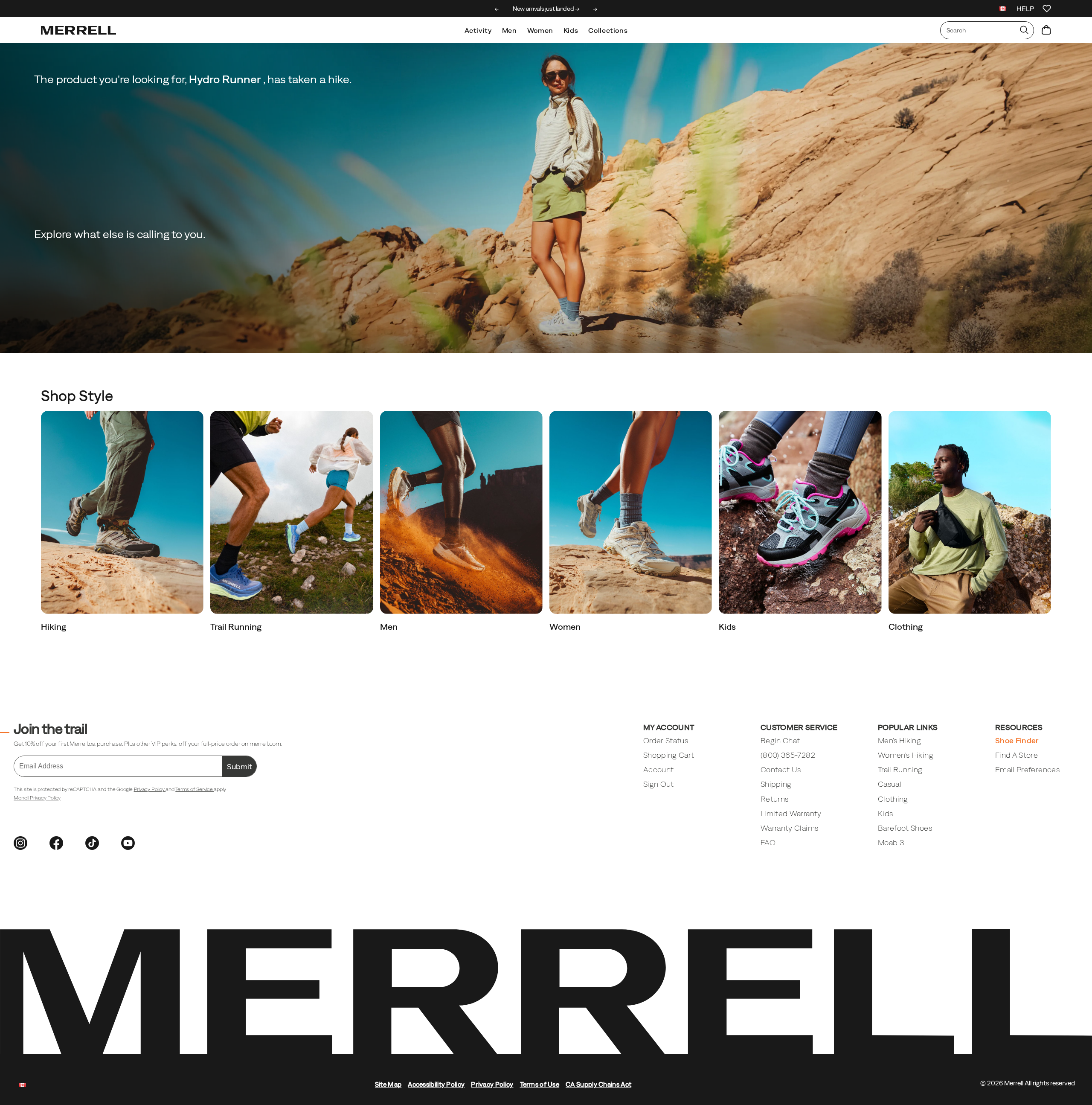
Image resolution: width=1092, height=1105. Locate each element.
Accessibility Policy (436, 1084)
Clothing (906, 626)
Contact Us (781, 769)
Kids (570, 30)
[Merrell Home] (78, 30)
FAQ (768, 842)
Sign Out (658, 783)
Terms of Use (540, 1084)
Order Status (665, 740)
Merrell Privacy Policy (37, 798)
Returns (774, 798)
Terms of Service (194, 789)
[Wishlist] (1046, 8)
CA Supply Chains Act (598, 1084)
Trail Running (236, 626)
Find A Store (1016, 754)
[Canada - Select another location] (1002, 10)
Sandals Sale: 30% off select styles (546, 8)
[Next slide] (595, 9)
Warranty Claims (789, 827)
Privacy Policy (150, 789)
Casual (889, 783)
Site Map (388, 1084)
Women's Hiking (905, 754)
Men (509, 30)
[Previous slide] (497, 9)
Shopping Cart (668, 754)
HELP (1025, 8)
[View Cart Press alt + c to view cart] (1046, 30)
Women (540, 30)
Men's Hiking (899, 740)
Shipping (776, 783)
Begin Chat (780, 740)
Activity (478, 30)
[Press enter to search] (1024, 30)
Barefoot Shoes (905, 827)
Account (658, 769)
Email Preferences (1027, 769)
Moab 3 (891, 842)
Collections (607, 30)
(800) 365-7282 (788, 754)
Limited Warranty (791, 813)
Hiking (54, 626)
